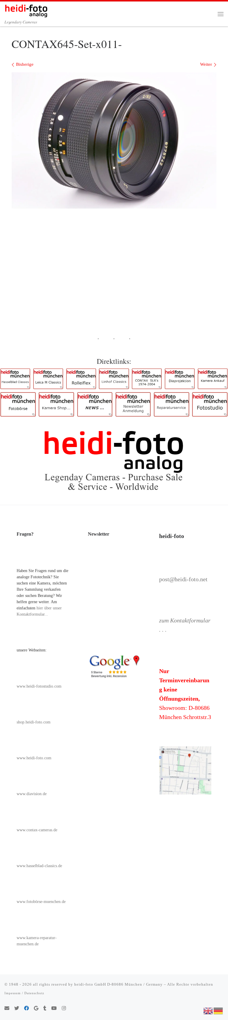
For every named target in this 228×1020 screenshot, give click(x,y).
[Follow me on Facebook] (26, 1008)
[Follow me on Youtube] (54, 1008)
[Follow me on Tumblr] (44, 1008)
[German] (218, 1010)
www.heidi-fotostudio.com (39, 686)
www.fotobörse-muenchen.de (41, 901)
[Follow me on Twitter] (16, 1008)
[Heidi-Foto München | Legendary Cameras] (26, 9)
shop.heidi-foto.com (33, 722)
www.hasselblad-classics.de (39, 866)
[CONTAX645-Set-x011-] (114, 140)
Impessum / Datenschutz (24, 993)
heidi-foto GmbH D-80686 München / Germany (118, 984)
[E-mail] (6, 1008)
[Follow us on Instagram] (64, 1008)
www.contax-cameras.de (37, 830)
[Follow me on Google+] (36, 1008)
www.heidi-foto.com (34, 758)
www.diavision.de (32, 794)
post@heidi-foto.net (183, 579)
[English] (208, 1010)
